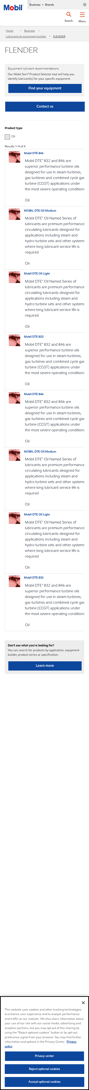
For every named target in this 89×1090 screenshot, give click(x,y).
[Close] (83, 1003)
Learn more (45, 665)
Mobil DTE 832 (33, 337)
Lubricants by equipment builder (26, 36)
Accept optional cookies (44, 1082)
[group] (42, 136)
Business (29, 31)
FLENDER (59, 36)
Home (9, 31)
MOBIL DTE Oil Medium (40, 211)
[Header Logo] (14, 5)
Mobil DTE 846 (33, 153)
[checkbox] (7, 137)
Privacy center (44, 1056)
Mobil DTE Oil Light (37, 273)
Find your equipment (44, 88)
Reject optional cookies (44, 1069)
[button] (82, 16)
